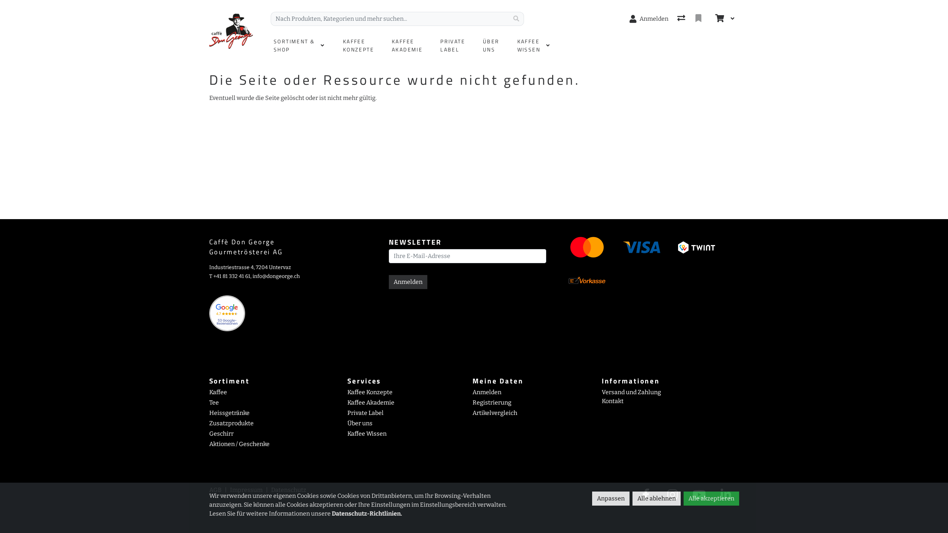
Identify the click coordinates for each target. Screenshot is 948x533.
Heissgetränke (229, 412)
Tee (214, 402)
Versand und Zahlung (631, 392)
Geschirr (221, 433)
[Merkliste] (699, 18)
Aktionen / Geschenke (239, 443)
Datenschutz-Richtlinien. (367, 513)
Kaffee (218, 392)
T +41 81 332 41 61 (229, 276)
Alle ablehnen (656, 498)
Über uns (360, 423)
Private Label (365, 412)
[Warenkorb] (718, 19)
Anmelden (408, 281)
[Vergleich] (682, 18)
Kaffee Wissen (367, 433)
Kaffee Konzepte (370, 392)
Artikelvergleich (495, 412)
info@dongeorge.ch (276, 276)
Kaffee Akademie (370, 402)
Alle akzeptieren (711, 498)
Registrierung (492, 402)
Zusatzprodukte (231, 423)
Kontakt (613, 401)
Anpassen (611, 498)
